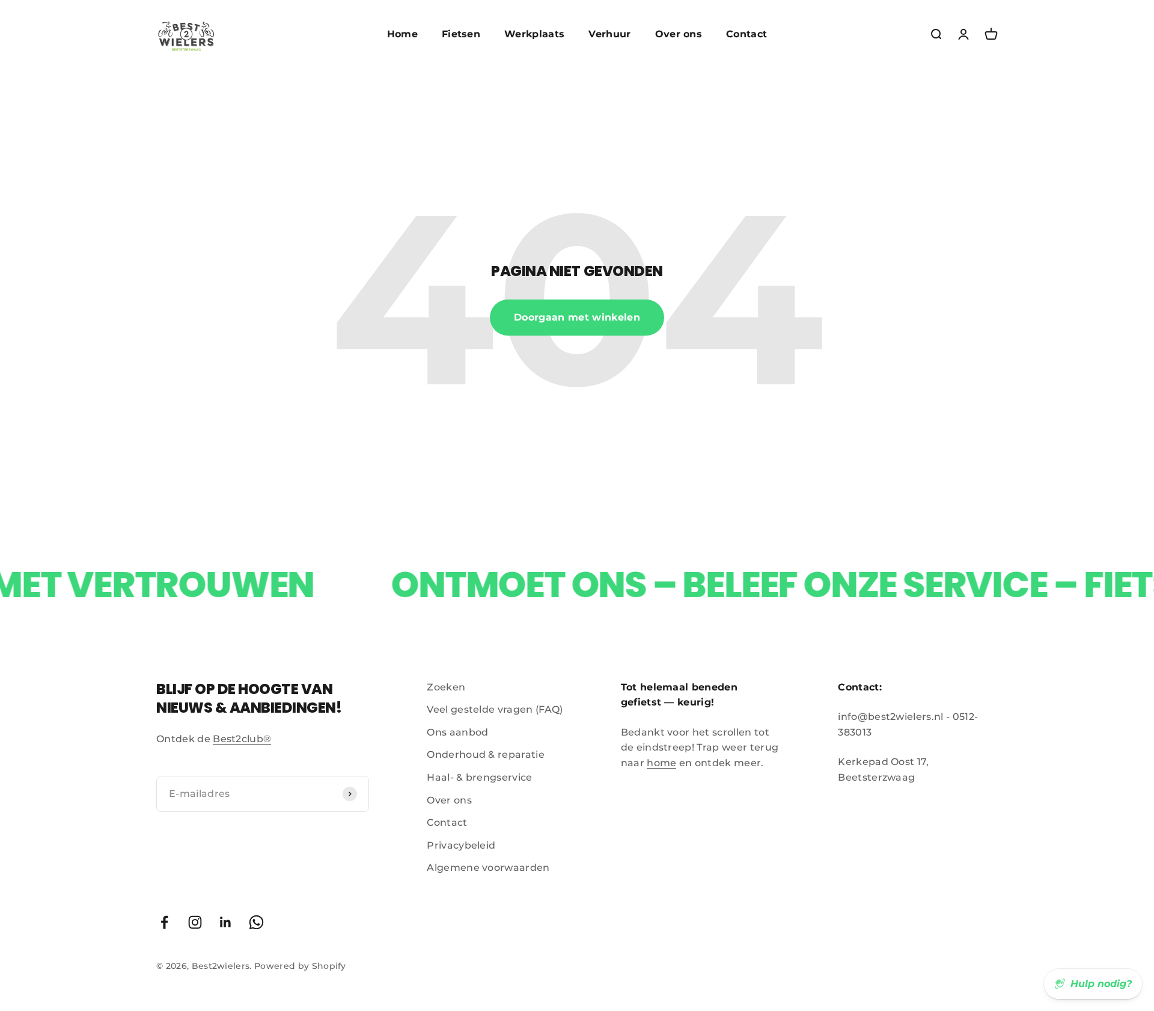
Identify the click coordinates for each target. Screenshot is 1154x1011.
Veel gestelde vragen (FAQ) (495, 709)
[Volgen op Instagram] (195, 922)
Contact (746, 34)
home (661, 763)
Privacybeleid (461, 845)
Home (402, 34)
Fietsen (461, 34)
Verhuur (609, 34)
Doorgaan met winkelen (577, 317)
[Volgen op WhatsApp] (256, 922)
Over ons (679, 34)
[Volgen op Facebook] (164, 922)
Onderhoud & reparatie (486, 754)
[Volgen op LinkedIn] (226, 922)
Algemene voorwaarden (488, 867)
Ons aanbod (457, 732)
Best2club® (242, 739)
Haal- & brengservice (479, 777)
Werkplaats (534, 34)
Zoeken (446, 687)
